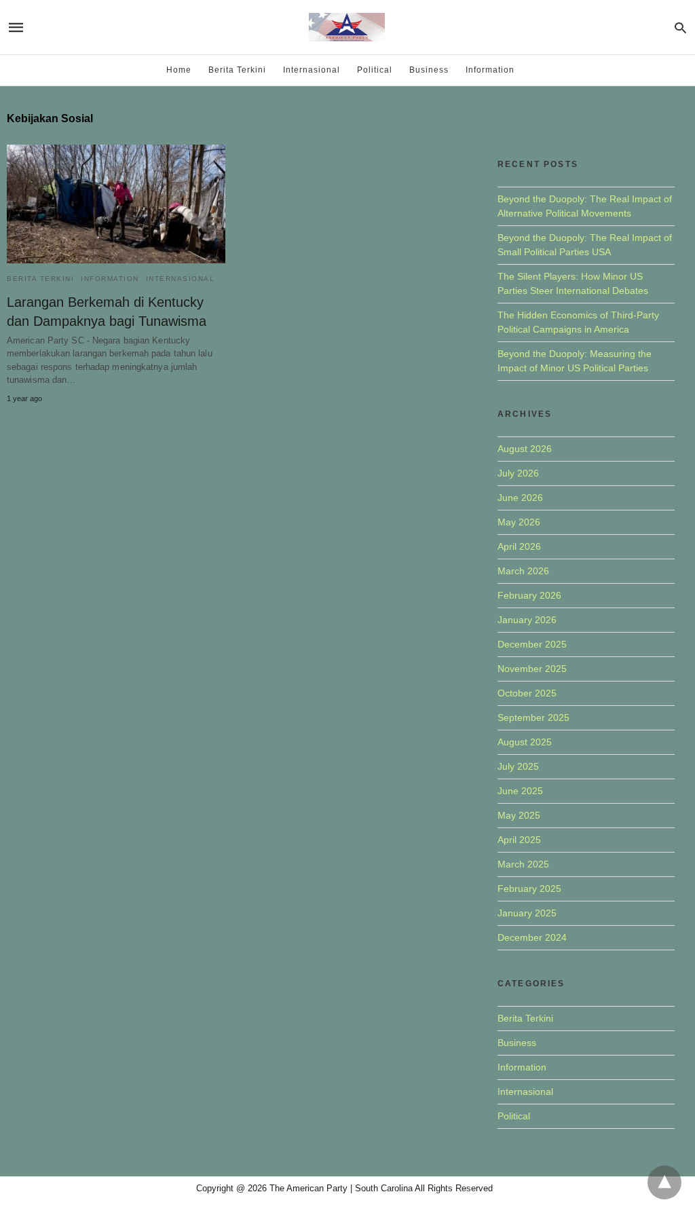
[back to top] (664, 1182)
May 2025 (518, 815)
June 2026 (520, 497)
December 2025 (532, 644)
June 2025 (520, 790)
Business (429, 70)
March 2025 (523, 864)
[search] (680, 27)
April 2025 (519, 839)
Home (178, 70)
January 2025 (527, 913)
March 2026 (523, 570)
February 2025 (529, 888)
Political (374, 70)
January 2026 (527, 619)
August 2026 (524, 448)
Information (490, 70)
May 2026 (518, 522)
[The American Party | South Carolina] (347, 27)
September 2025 (533, 717)
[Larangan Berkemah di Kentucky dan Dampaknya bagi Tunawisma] (116, 204)
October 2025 (527, 693)
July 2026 (518, 473)
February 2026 (529, 595)
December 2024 (532, 937)
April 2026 (519, 546)
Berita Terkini (237, 70)
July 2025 (518, 766)
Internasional (311, 70)
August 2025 (524, 741)
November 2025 (532, 668)
